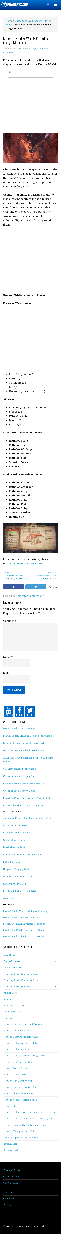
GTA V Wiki (9, 898)
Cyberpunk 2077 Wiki (14, 883)
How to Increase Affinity (18, 1030)
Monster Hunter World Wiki (26, 563)
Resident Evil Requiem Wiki (18, 832)
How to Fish (10, 1105)
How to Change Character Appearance (26, 1124)
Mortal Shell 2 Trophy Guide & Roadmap (25, 911)
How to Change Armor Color (20, 1131)
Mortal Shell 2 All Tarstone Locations (24, 923)
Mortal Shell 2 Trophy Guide (19, 728)
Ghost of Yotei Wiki (14, 839)
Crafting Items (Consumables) (21, 973)
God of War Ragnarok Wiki (18, 876)
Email (7, 672)
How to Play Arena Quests (18, 1093)
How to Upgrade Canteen (18, 1061)
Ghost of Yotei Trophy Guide (19, 790)
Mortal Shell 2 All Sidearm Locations (23, 936)
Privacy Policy (11, 1176)
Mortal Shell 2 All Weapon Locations (23, 930)
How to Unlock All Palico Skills (20, 1043)
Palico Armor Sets (14, 1005)
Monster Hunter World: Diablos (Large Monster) (46, 575)
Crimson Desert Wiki (15, 825)
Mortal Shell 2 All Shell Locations (21, 917)
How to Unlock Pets (15, 1074)
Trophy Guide (11, 1150)
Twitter (7, 1204)
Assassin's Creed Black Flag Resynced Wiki (27, 817)
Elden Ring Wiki (11, 861)
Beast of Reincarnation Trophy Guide (24, 743)
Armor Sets (10, 992)
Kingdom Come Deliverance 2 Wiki (22, 854)
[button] (48, 5)
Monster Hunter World (31, 595)
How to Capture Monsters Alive (22, 1036)
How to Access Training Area (20, 1099)
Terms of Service (12, 1170)
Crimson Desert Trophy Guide (20, 776)
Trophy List (10, 1143)
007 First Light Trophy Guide (19, 768)
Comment (9, 620)
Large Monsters (13, 961)
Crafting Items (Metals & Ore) (21, 980)
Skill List (8, 1017)
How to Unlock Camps (16, 1049)
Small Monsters (12, 967)
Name (8, 657)
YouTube (8, 1192)
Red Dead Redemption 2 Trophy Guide (24, 805)
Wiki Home (10, 954)
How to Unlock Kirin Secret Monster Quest (28, 1118)
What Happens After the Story (21, 1137)
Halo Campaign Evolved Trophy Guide (24, 750)
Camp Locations (13, 1011)
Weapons (9, 999)
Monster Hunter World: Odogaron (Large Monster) (16, 575)
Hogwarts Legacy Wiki (16, 869)
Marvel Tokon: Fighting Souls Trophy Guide (27, 735)
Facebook (8, 1198)
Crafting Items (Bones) (17, 986)
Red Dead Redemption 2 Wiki (19, 891)
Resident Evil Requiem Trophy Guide (23, 783)
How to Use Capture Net (18, 1080)
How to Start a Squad (16, 1068)
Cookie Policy (10, 1182)
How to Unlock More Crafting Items (24, 1055)
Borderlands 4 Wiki (14, 847)
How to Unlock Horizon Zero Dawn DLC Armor (31, 1112)
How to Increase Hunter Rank (21, 1087)
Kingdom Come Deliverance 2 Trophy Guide (28, 798)
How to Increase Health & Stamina (23, 1024)
